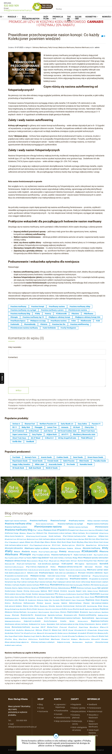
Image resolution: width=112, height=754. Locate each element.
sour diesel (36, 627)
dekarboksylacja (64, 588)
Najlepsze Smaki (50, 530)
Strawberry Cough (102, 530)
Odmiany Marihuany (39, 47)
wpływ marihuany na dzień (83, 555)
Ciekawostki (90, 551)
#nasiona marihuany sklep (80, 306)
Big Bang (80, 542)
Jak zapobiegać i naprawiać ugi (79, 576)
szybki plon (89, 642)
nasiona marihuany (39, 520)
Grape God (54, 636)
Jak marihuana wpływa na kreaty (51, 539)
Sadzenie (55, 570)
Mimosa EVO (96, 639)
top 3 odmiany (68, 539)
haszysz (87, 603)
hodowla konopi (41, 615)
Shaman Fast (30, 424)
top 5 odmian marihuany (26, 582)
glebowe (44, 591)
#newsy (48, 314)
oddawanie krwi (35, 624)
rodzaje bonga (15, 609)
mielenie (64, 591)
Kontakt (58, 714)
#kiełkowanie (86, 321)
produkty (23, 609)
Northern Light (103, 561)
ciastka (63, 621)
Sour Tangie (9, 636)
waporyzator (81, 600)
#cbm (73, 321)
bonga (8, 609)
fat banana (95, 585)
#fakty (37, 314)
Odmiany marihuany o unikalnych (43, 642)
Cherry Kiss (89, 427)
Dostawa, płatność (76, 716)
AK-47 (43, 627)
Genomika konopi (102, 642)
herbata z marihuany (13, 585)
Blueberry (23, 533)
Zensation (105, 639)
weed (92, 597)
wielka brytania (71, 594)
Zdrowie (78, 548)
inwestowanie (45, 597)
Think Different (87, 438)
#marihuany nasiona (57, 306)
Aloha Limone (33, 639)
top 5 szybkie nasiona (12, 558)
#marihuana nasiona (59, 321)
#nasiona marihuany (18, 306)
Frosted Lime (92, 633)
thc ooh (36, 597)
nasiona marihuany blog (19, 529)
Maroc (48, 542)
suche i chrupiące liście (12, 579)
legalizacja (90, 600)
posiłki (82, 609)
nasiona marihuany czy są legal (71, 524)
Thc (57, 594)
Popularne (62, 530)
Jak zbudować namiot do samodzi (39, 570)
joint (50, 591)
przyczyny (42, 609)
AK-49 (65, 630)
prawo (72, 621)
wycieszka (56, 600)
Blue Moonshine (85, 639)
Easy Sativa (82, 424)
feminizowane (102, 527)
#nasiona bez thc (58, 324)
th (26, 600)
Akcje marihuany (79, 533)
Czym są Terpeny (26, 558)
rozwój (59, 609)
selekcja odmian (103, 615)
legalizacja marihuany (100, 621)
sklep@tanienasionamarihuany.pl (18, 10)
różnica (19, 594)
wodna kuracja (11, 591)
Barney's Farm (30, 457)
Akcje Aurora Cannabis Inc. (15, 536)
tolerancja (40, 600)
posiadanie (51, 624)
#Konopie (14, 317)
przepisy (96, 609)
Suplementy (44, 606)
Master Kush (57, 630)
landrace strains (77, 642)
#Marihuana (88, 314)
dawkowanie (104, 591)
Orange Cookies (103, 630)
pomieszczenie (92, 564)
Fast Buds (16, 457)
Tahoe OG (95, 636)
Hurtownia (43, 711)
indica (53, 567)
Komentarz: (13, 357)
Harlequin (75, 639)
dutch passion (66, 600)
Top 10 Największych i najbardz (15, 542)
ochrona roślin (81, 606)
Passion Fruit (31, 533)
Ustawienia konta (62, 718)
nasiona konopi (59, 520)
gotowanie (89, 609)
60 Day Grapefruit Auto (67, 438)
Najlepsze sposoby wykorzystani (96, 558)
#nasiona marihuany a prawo (52, 310)
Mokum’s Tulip (42, 533)
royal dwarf (80, 594)
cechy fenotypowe (51, 621)
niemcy (8, 603)
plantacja (42, 594)
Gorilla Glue (16, 441)
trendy (8, 627)
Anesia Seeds (46, 457)
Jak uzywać (68, 564)
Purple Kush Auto (11, 539)
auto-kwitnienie (88, 618)
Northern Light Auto (69, 545)
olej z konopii (26, 594)
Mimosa (39, 630)
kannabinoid (56, 584)
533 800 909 (11, 5)
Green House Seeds (95, 457)
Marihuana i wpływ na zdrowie (37, 548)
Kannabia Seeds (86, 464)
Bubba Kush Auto (32, 539)
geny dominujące (102, 618)
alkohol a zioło (33, 573)
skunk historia (55, 612)
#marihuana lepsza (17, 321)
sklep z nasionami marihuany (98, 521)
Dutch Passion (68, 461)
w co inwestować (92, 533)
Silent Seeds (84, 461)
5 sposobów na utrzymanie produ (17, 576)
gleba (21, 588)
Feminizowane (95, 708)
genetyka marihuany (55, 615)
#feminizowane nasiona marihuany (24, 328)
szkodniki (59, 606)
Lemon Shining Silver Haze (88, 561)
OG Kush (76, 427)
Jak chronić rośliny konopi (81, 582)
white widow (10, 597)
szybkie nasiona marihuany (30, 585)
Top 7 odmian (38, 530)
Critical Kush (34, 431)
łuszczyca (63, 594)
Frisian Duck (66, 639)
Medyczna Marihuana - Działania (62, 548)
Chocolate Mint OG (80, 630)
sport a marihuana (95, 612)
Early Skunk (62, 542)
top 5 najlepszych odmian (62, 582)
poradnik (104, 564)
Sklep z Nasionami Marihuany (93, 724)
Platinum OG (104, 627)
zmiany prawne (83, 621)
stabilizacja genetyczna (12, 618)
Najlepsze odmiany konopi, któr (70, 567)
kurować (99, 567)
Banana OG (41, 633)
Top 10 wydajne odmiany (41, 555)
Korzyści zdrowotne (14, 548)
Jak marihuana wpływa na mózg (67, 624)
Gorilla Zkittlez (10, 633)
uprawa (62, 570)
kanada (22, 600)
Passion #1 (96, 424)
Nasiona (104, 551)
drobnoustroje (35, 591)
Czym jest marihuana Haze (27, 564)
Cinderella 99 (82, 633)
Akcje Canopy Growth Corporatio (37, 536)
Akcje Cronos (104, 533)
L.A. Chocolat (63, 636)
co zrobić (77, 597)
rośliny (65, 609)
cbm (43, 585)
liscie (81, 558)
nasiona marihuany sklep (19, 523)
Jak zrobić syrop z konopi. (57, 576)
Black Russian (56, 639)
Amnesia (64, 427)
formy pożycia (10, 594)
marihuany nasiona (77, 521)
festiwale (16, 615)
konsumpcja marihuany (21, 627)
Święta (41, 561)
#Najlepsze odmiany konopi (59, 317)
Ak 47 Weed (35, 438)
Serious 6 (16, 424)
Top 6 (46, 561)
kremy (30, 609)
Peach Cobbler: (18, 636)
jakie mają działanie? (41, 558)
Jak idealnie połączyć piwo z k (16, 573)
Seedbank (30, 441)
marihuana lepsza (47, 573)
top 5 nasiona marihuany (44, 582)
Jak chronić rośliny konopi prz (14, 567)
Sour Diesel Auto (102, 539)
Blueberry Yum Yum (85, 636)
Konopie (26, 554)
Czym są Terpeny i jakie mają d (48, 551)
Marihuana (12, 554)
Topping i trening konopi (100, 576)
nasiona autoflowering (88, 615)
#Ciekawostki (61, 314)
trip (51, 600)
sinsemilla (72, 591)
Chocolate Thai (73, 636)
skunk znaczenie (44, 612)
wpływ (44, 624)
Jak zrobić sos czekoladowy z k (66, 573)
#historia (43, 324)
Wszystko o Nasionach (93, 716)
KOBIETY (105, 624)
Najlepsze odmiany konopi (16, 561)
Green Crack (98, 542)
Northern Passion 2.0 (48, 424)
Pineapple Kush (73, 530)
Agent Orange (84, 627)
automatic (95, 594)
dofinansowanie (29, 603)
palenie (64, 603)
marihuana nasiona (79, 579)
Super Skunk (71, 542)
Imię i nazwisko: (14, 347)
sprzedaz (56, 603)
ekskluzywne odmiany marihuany (17, 624)
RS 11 (14, 427)
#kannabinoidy (30, 324)
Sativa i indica (28, 606)
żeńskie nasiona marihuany (79, 527)
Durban (53, 542)
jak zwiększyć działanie (100, 603)
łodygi (75, 558)
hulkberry (87, 585)
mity (105, 548)
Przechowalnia (61, 711)
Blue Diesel (46, 636)
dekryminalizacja (75, 603)
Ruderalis (40, 618)
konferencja (18, 603)
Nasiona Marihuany (82, 47)
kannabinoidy (102, 597)
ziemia (15, 588)
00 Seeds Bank (18, 468)
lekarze (17, 552)
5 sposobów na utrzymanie (99, 579)
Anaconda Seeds (55, 464)
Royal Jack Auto (55, 561)
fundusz (40, 603)
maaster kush (10, 630)
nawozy (19, 591)
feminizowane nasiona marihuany (67, 618)
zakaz (46, 600)
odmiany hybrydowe (28, 618)
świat (98, 600)
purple (95, 588)
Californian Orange (12, 533)
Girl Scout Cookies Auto (67, 431)
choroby (52, 606)
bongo (106, 606)
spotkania (105, 612)
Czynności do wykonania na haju (76, 570)
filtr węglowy (80, 564)
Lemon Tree (52, 427)
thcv (82, 597)
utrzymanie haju (11, 582)
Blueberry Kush (29, 630)
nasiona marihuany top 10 (62, 555)
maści (35, 609)
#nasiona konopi (37, 306)
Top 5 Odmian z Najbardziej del (37, 567)
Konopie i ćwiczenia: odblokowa (91, 573)
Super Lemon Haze (19, 434)
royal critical (104, 594)
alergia (22, 597)
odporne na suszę (64, 642)
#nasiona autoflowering (79, 324)
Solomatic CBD (10, 564)
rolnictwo (27, 588)
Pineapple (38, 427)
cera (17, 597)
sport (106, 573)
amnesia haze (68, 585)
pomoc (99, 624)
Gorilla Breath (73, 633)
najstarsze (104, 609)
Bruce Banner (94, 627)
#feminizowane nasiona (77, 310)
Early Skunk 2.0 (67, 424)
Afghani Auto (103, 536)
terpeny (34, 552)
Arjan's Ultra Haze (79, 539)
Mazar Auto (30, 542)
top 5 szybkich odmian (101, 555)
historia (63, 612)
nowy (47, 585)
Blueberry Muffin (103, 633)
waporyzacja (68, 597)
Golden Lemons (63, 633)
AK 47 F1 (64, 434)
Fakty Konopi (53, 47)
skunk (87, 597)
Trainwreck (63, 627)
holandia (8, 588)
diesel (87, 594)
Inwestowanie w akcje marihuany (60, 533)
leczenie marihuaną (92, 548)
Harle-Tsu (39, 636)
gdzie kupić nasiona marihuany (16, 521)
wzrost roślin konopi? (46, 579)
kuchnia (76, 609)
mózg (82, 624)
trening (26, 591)
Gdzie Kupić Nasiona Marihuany (94, 733)
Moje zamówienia (62, 721)
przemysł (35, 588)
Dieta (37, 606)
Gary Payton (37, 434)
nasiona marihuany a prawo (16, 527)
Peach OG (47, 630)
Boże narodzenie (33, 561)
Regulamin (76, 704)
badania (26, 551)
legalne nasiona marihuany (98, 524)
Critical (106, 542)
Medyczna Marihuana (66, 47)
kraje (100, 606)
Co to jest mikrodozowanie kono (16, 570)
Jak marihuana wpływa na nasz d (17, 545)
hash (53, 597)
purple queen (104, 585)
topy (106, 567)
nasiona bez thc (27, 615)
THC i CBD (49, 618)
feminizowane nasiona (49, 526)
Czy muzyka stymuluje (29, 579)
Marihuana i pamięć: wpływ (98, 570)
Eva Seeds (71, 464)
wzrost (70, 609)
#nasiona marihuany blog (20, 314)
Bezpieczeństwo (79, 711)
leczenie (29, 597)
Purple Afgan (39, 542)
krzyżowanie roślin (71, 615)
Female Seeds (52, 461)
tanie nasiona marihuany (45, 524)
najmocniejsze (73, 612)
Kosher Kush (104, 636)
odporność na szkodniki (33, 621)
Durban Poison (53, 627)
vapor (74, 600)
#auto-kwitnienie (49, 328)
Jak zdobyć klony (62, 579)
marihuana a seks (12, 600)
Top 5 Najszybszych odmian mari (40, 545)
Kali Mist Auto (90, 539)
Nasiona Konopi (95, 711)
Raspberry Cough (29, 636)
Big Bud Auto (92, 536)
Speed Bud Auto (92, 545)
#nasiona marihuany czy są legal (23, 310)
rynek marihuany (55, 536)
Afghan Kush (52, 434)
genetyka (60, 597)
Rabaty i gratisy (78, 708)
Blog (41, 704)
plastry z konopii (93, 591)
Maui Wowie (23, 639)
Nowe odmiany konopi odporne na (17, 642)
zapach (79, 591)
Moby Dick (26, 427)
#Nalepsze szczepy (38, 321)
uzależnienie (32, 600)
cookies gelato (78, 585)
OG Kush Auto (21, 539)
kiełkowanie (45, 588)
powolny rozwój (51, 609)
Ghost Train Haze (88, 431)
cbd (74, 587)
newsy (63, 551)
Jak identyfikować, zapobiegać (49, 564)
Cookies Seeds (62, 457)
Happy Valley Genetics (21, 464)
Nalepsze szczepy (38, 576)
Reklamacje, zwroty (77, 722)
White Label (39, 464)
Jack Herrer (48, 431)
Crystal (71, 630)
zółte (84, 591)
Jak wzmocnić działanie (14, 606)
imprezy (8, 615)
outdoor (35, 594)
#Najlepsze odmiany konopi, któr (87, 317)
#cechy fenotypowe (68, 328)
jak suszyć (89, 567)
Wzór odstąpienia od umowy (79, 728)
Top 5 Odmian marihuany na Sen (75, 536)
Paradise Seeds (100, 461)
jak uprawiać (103, 588)
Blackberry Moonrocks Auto (84, 434)
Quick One (80, 545)
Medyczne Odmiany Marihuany (16, 612)
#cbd (98, 321)
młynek (56, 591)
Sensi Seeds (78, 457)
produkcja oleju (92, 606)
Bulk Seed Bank (35, 468)
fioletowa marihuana (84, 588)
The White (9, 639)
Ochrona (54, 588)
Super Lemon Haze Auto (87, 530)
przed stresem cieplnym (100, 582)
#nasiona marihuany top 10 (33, 317)
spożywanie (50, 594)
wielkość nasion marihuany (14, 645)
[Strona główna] (42, 6)
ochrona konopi (69, 606)
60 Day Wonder (103, 545)
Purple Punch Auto (30, 633)
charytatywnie (90, 624)
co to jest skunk (33, 612)
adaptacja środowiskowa (13, 621)
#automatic (14, 324)
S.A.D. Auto (56, 545)
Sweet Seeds (37, 461)
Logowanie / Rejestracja (60, 705)
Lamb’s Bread (44, 639)
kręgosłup (104, 600)
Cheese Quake (92, 630)
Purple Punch (73, 627)
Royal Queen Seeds (20, 461)
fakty (9, 551)
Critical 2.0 (49, 438)
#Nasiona (75, 314)
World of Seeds (52, 468)
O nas (41, 708)
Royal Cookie (65, 561)
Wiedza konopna (74, 552)
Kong (15, 639)
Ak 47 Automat (18, 431)
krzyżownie (84, 612)
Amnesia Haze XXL (51, 633)
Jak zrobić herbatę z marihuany (61, 558)
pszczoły (48, 603)
